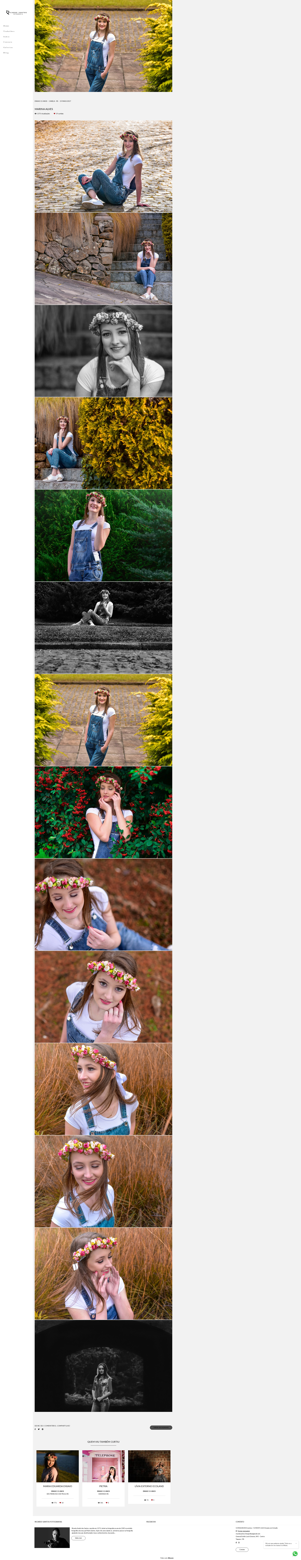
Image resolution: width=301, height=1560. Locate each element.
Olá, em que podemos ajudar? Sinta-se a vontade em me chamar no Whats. (278, 1544)
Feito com (167, 1558)
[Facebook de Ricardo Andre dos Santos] (236, 1543)
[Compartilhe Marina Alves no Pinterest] (42, 1429)
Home (6, 26)
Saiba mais (78, 1538)
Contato (8, 42)
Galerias (8, 47)
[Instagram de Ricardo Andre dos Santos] (239, 1543)
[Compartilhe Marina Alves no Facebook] (35, 1429)
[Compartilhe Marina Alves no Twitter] (39, 1429)
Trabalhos (9, 31)
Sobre (7, 37)
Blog (6, 53)
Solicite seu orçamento (161, 1427)
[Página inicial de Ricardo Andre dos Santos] (16, 13)
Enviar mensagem (244, 1531)
